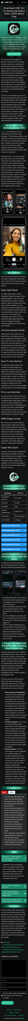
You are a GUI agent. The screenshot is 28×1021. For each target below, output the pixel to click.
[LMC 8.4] (2, 2)
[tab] (4, 792)
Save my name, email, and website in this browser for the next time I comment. (14, 995)
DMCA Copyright (14, 1012)
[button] (18, 2)
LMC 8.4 (9, 2)
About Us (9, 1009)
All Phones (6, 942)
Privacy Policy (17, 1009)
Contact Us (21, 1015)
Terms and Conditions (10, 1015)
